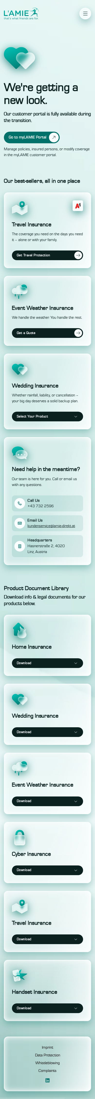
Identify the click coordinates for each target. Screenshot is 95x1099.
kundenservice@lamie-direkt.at (51, 526)
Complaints (47, 1071)
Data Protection (47, 1055)
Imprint (47, 1047)
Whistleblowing (47, 1063)
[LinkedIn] (47, 1080)
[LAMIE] (21, 13)
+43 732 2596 (41, 506)
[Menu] (85, 13)
